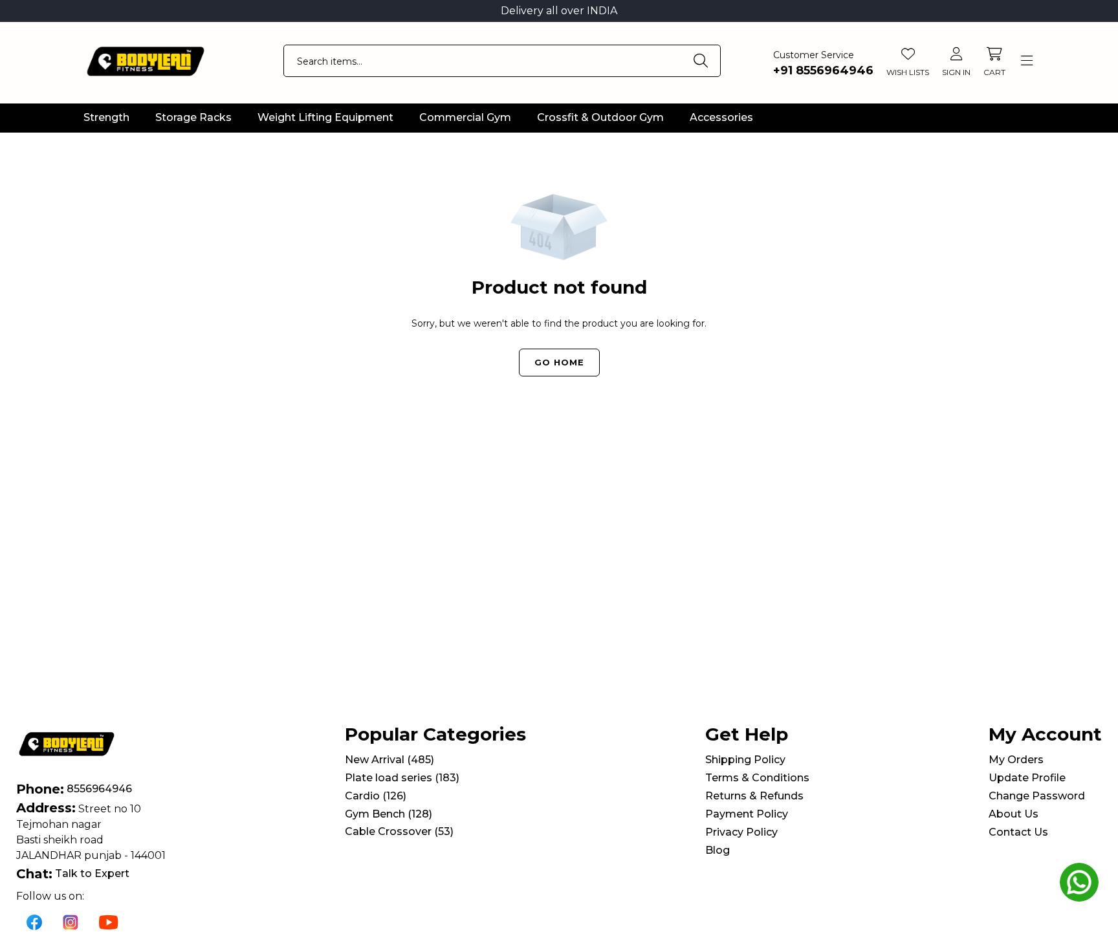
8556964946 (99, 789)
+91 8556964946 (823, 70)
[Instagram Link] (70, 922)
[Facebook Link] (34, 922)
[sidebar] (1026, 61)
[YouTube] (108, 922)
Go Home (559, 362)
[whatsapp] (1079, 882)
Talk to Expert (92, 873)
